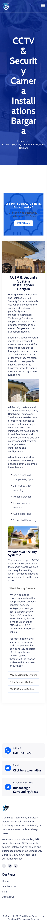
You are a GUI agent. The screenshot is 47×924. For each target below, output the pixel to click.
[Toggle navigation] (43, 6)
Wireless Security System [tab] (23, 675)
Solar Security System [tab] (21, 682)
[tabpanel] (23, 631)
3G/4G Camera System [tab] (22, 689)
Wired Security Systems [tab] (22, 588)
